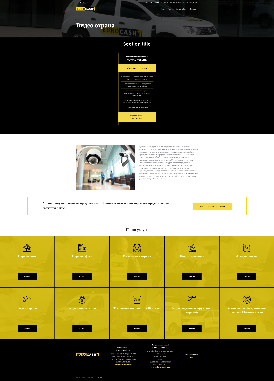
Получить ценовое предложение (137, 117)
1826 (196, 2)
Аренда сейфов (181, 9)
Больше (27, 276)
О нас (163, 9)
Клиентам (156, 2)
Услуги (170, 9)
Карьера (146, 2)
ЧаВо (151, 2)
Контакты (193, 9)
